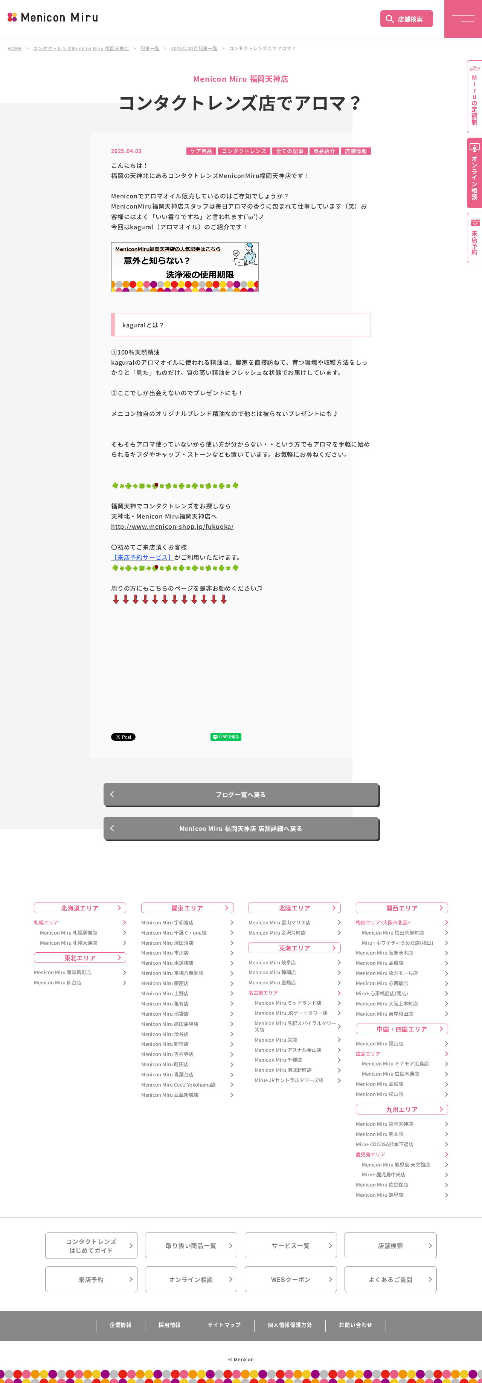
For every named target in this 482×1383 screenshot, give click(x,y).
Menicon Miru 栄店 (276, 1040)
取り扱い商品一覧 (191, 1245)
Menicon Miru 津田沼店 (167, 943)
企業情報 (121, 1324)
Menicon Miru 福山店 (379, 1044)
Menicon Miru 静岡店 (272, 972)
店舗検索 (410, 18)
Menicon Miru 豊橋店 (272, 982)
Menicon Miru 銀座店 (165, 983)
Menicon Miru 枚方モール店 (387, 973)
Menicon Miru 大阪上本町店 (387, 1004)
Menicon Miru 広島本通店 (390, 1074)
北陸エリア (295, 907)
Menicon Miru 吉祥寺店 (167, 1054)
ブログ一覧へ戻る (241, 794)
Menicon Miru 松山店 (379, 1094)
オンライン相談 (191, 1279)
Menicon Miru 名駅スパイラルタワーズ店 (295, 1026)
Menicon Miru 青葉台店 (167, 1074)
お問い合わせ (355, 1324)
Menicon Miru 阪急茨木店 (384, 953)
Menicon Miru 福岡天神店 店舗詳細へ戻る (241, 828)
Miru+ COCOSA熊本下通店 (384, 1144)
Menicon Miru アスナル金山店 (288, 1050)
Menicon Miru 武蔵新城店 (169, 1095)
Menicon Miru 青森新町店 (62, 972)
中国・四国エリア (402, 1028)
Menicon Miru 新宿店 (165, 1044)
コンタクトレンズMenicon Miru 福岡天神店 (81, 48)
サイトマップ (224, 1324)
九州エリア (402, 1109)
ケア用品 (201, 150)
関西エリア (402, 907)
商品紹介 (324, 150)
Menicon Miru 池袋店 (165, 1014)
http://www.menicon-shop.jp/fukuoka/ (172, 526)
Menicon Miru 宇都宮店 (167, 922)
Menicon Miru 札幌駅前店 (68, 933)
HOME (15, 48)
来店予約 (91, 1279)
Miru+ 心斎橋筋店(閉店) (382, 993)
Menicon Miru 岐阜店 (272, 962)
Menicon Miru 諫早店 (379, 1195)
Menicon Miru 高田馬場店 (169, 1024)
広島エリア (368, 1054)
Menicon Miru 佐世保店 (382, 1185)
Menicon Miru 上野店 (165, 993)
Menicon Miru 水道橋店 (167, 963)
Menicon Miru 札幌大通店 (68, 943)
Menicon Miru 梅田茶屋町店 (393, 933)
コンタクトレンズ (244, 150)
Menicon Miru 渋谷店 (165, 1034)
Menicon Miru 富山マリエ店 (280, 922)
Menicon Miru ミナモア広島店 (395, 1064)
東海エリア (295, 947)
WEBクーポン (291, 1279)
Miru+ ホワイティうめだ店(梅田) (397, 943)
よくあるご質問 (391, 1279)
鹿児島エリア (370, 1154)
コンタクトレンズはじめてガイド (91, 1246)
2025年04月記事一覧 (194, 48)
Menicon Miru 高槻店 (379, 963)
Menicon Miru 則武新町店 (283, 1070)
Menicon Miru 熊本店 (379, 1134)
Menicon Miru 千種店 (278, 1060)
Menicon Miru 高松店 (379, 1084)
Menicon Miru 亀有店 (165, 1004)
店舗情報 (356, 150)
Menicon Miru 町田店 (165, 1064)
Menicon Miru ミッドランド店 (288, 1003)
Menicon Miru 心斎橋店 (382, 983)
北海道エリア (80, 907)
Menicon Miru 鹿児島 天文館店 (396, 1165)
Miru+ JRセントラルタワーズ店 (289, 1080)
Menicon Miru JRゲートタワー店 (291, 1013)
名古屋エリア (263, 993)
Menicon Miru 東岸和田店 (384, 1014)
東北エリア (80, 957)
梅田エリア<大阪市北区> (383, 922)
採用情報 (170, 1324)
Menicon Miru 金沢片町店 (277, 933)
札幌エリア (46, 922)
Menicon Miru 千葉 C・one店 (173, 933)
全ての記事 (290, 150)
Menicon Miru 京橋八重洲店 (172, 973)
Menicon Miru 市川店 (165, 953)
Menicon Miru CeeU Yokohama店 (178, 1085)
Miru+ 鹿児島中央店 (384, 1174)
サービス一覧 (291, 1245)
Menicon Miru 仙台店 (57, 982)
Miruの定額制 (474, 100)
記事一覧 (150, 48)
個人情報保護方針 (290, 1324)
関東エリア (187, 907)
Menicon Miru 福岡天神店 (384, 1124)
